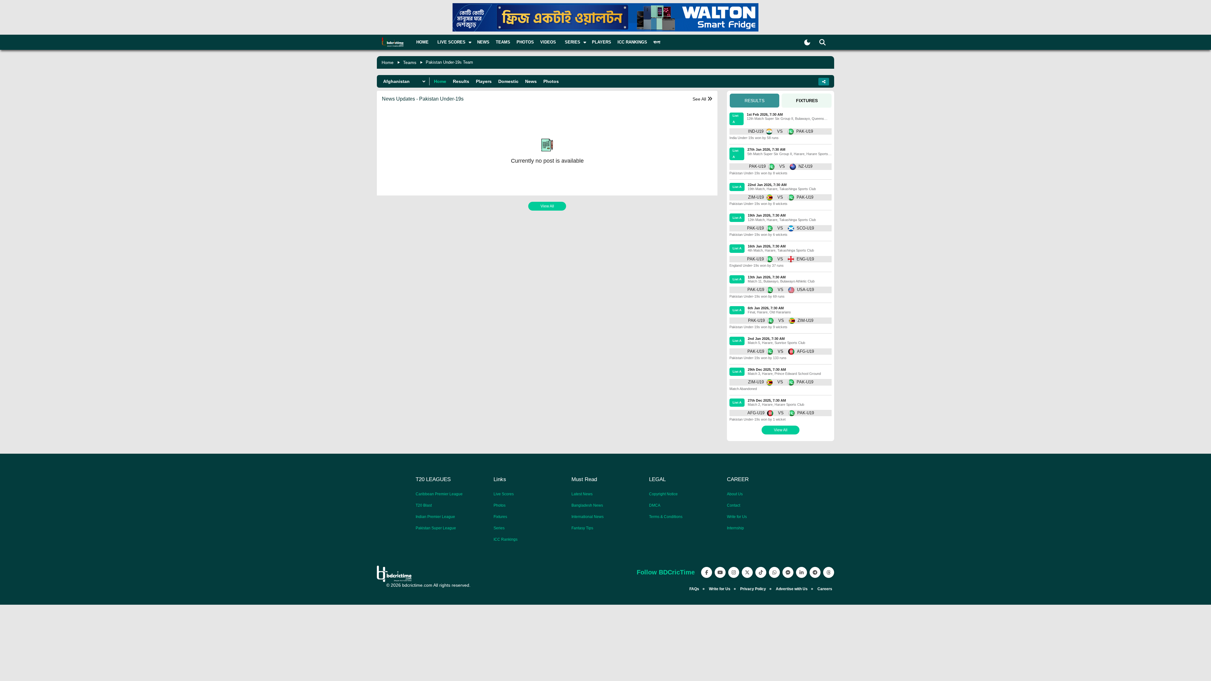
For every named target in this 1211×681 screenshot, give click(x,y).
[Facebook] (706, 572)
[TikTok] (760, 572)
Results (461, 81)
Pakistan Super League (436, 528)
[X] (747, 572)
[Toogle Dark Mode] (807, 42)
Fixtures (500, 517)
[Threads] (828, 572)
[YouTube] (720, 572)
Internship (735, 528)
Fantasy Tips (582, 528)
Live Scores (504, 494)
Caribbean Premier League (439, 494)
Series (499, 528)
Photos (525, 42)
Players (601, 42)
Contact (733, 505)
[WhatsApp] (774, 572)
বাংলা (656, 42)
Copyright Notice (663, 494)
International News (587, 517)
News (483, 42)
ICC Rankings (632, 42)
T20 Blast (424, 505)
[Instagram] (733, 572)
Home (422, 42)
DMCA (654, 505)
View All (547, 206)
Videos (548, 42)
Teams (503, 42)
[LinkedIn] (801, 572)
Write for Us (737, 517)
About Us (735, 494)
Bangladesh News (587, 505)
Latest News (582, 494)
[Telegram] (815, 572)
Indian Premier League (435, 517)
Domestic (508, 81)
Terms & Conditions (665, 517)
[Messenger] (787, 572)
